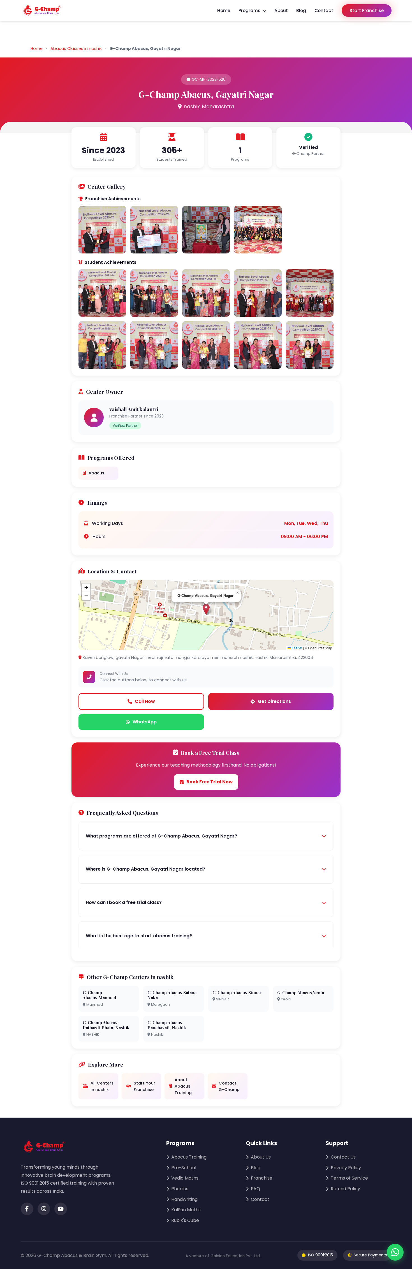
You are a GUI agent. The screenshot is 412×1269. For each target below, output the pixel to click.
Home (223, 10)
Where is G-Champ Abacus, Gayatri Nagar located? (145, 869)
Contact (323, 10)
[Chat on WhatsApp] (395, 1252)
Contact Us (343, 1157)
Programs (250, 10)
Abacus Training (189, 1157)
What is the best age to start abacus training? (139, 936)
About (281, 10)
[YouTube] (60, 1209)
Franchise (261, 1178)
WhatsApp (145, 722)
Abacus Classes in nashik (76, 48)
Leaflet (296, 647)
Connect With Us (113, 673)
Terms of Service (349, 1178)
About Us (261, 1157)
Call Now (145, 701)
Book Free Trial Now (209, 782)
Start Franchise (366, 10)
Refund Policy (345, 1188)
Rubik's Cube (185, 1220)
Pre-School (183, 1167)
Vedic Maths (184, 1178)
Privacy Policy (346, 1167)
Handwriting (184, 1199)
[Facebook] (27, 1209)
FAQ (255, 1188)
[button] (206, 609)
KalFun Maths (186, 1209)
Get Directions (274, 701)
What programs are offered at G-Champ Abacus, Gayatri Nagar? (161, 836)
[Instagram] (44, 1209)
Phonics (179, 1188)
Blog (301, 10)
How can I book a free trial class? (124, 902)
